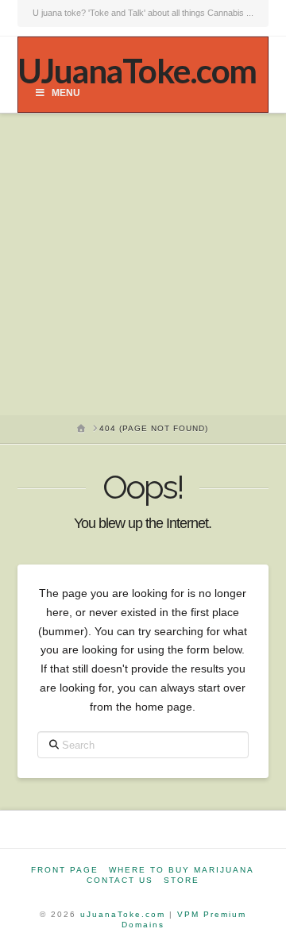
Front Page (65, 869)
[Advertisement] (143, 264)
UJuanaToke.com (137, 70)
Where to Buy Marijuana (181, 869)
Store (181, 880)
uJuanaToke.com (122, 914)
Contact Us (120, 880)
